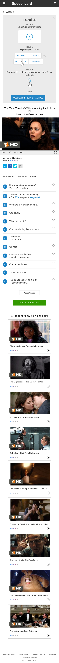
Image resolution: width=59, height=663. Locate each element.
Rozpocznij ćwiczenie (29, 303)
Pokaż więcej (29, 293)
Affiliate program (9, 654)
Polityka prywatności (38, 654)
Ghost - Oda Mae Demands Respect (26, 346)
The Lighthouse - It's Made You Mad (26, 382)
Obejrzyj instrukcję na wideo (28, 97)
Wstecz (10, 12)
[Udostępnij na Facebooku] (10, 166)
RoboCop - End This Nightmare (24, 453)
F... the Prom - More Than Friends (25, 417)
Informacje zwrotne (29, 657)
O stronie (52, 654)
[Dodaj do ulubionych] (5, 166)
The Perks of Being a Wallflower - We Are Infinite (30, 489)
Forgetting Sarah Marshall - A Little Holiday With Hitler (30, 524)
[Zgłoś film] (20, 166)
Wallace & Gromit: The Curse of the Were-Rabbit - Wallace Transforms (30, 595)
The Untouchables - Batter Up (23, 631)
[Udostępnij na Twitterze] (15, 166)
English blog (23, 654)
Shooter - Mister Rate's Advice (24, 560)
